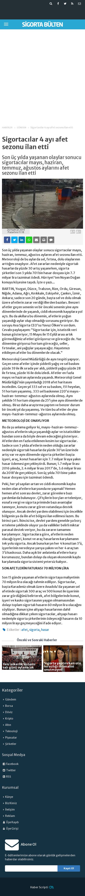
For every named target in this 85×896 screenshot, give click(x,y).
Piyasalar (11, 737)
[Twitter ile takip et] (65, 3)
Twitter (11, 770)
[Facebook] (7, 240)
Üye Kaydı (12, 822)
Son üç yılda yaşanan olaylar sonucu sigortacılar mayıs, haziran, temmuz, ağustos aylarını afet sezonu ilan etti (41, 165)
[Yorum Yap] (51, 240)
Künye (9, 797)
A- (78, 232)
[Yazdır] (44, 240)
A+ (72, 232)
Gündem (10, 699)
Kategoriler (12, 690)
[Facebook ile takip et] (58, 3)
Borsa (9, 706)
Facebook (12, 764)
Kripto (9, 718)
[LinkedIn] (22, 240)
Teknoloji (11, 731)
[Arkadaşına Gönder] (36, 240)
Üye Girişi (12, 828)
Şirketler (10, 744)
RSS (8, 776)
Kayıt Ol (69, 868)
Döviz (8, 712)
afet (24, 630)
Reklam (10, 816)
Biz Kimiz (11, 803)
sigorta (34, 630)
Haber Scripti (39, 887)
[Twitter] (14, 240)
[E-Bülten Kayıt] (79, 3)
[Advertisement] (42, 75)
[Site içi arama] (51, 3)
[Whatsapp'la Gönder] (29, 240)
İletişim (10, 809)
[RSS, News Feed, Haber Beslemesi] (72, 3)
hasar (45, 630)
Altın (8, 725)
